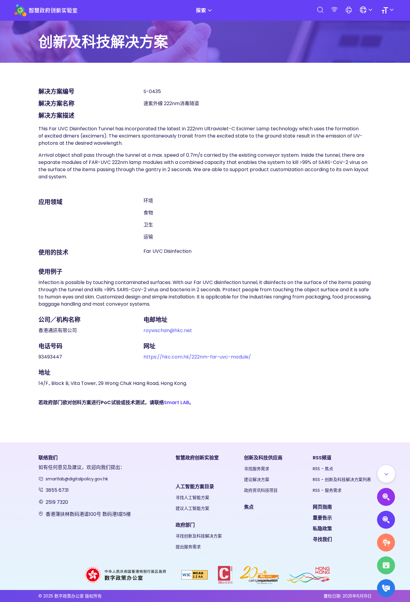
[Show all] (386, 474)
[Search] (320, 10)
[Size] (388, 10)
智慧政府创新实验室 (197, 457)
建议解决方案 (256, 479)
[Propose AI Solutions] (386, 497)
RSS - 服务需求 (327, 490)
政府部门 (185, 525)
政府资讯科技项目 (261, 490)
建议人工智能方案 (192, 508)
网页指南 (322, 507)
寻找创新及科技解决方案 (199, 536)
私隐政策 (322, 528)
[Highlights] (386, 565)
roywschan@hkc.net (167, 330)
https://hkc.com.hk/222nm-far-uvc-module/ (197, 356)
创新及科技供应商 (263, 457)
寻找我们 (322, 539)
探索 (201, 10)
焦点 (249, 507)
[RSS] (334, 10)
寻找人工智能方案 (192, 498)
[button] (348, 10)
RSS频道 (322, 457)
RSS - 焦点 (323, 469)
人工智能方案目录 (195, 486)
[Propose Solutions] (386, 520)
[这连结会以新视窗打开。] (125, 574)
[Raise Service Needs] (386, 543)
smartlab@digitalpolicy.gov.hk (77, 479)
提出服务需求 (188, 547)
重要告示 (322, 517)
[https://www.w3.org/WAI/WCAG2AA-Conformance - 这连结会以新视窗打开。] (194, 574)
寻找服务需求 (256, 469)
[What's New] (386, 588)
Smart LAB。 (179, 402)
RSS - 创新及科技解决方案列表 (342, 479)
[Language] (367, 10)
